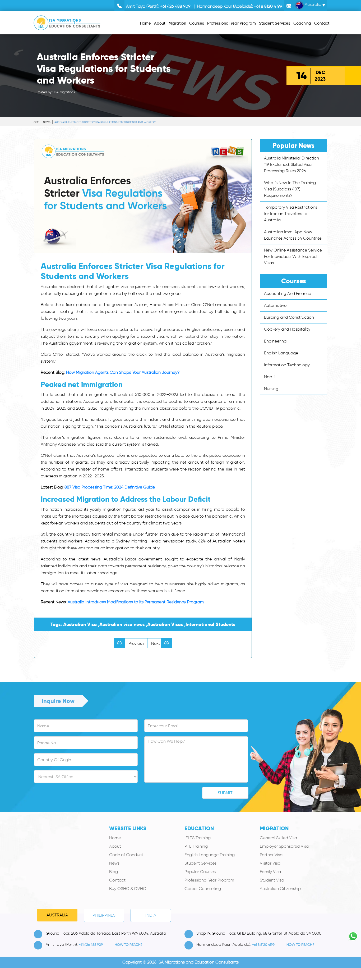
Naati (269, 376)
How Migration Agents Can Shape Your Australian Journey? (122, 372)
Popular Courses (200, 871)
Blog (113, 871)
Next (156, 643)
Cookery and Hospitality (287, 329)
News (46, 122)
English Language (281, 352)
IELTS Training (197, 837)
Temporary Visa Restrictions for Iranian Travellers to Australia (290, 213)
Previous (135, 643)
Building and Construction (289, 317)
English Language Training (209, 854)
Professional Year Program (209, 880)
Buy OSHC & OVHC (127, 888)
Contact (117, 880)
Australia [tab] (57, 914)
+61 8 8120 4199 (268, 6)
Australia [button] (312, 4)
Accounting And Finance (287, 293)
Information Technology (287, 364)
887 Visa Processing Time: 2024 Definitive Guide (109, 487)
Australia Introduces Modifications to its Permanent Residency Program (136, 601)
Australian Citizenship (280, 888)
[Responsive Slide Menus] (67, 21)
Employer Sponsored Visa (284, 846)
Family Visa (270, 871)
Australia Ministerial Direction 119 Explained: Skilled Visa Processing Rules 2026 (291, 164)
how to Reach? (128, 945)
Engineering (275, 341)
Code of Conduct (126, 854)
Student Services (200, 863)
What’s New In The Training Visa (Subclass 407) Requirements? (290, 189)
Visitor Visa (270, 863)
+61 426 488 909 (175, 6)
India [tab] (150, 915)
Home (35, 122)
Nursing (271, 388)
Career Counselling (202, 888)
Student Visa (272, 880)
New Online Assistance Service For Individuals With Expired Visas (293, 256)
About (115, 846)
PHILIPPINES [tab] (103, 915)
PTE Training (196, 846)
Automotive (275, 305)
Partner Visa (271, 854)
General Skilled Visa (278, 837)
